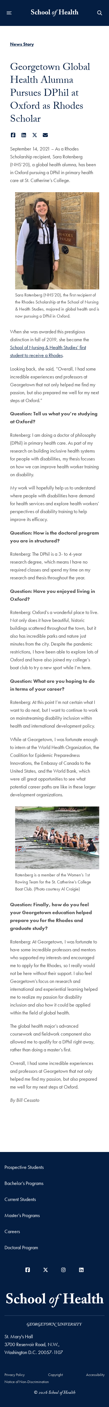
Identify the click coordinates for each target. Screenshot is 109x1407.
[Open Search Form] (100, 13)
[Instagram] (63, 1270)
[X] (35, 135)
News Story (22, 44)
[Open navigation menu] (9, 13)
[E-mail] (45, 135)
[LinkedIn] (24, 135)
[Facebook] (13, 135)
